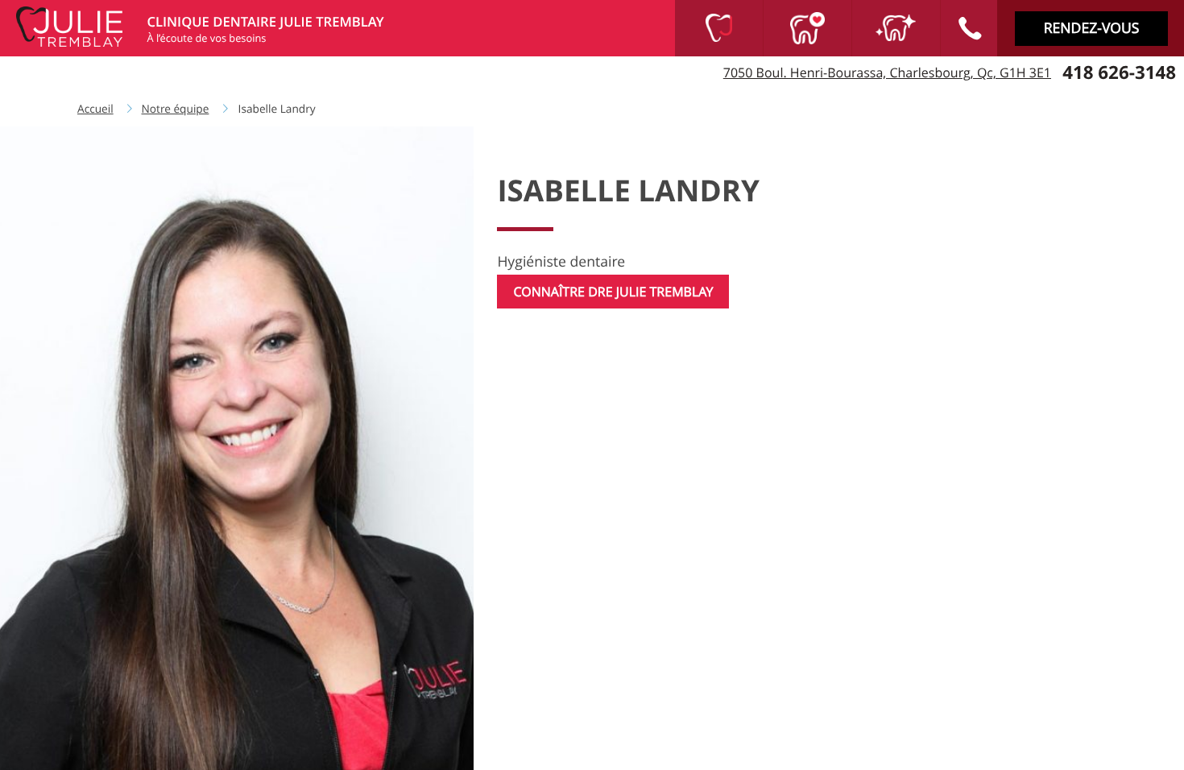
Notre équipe (175, 108)
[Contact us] (969, 28)
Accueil (95, 108)
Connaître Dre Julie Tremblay (613, 291)
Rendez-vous (1092, 28)
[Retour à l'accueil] (71, 25)
